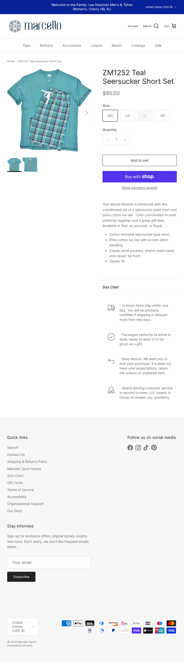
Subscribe (21, 577)
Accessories (72, 45)
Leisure (96, 45)
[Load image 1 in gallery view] (49, 110)
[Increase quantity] (126, 139)
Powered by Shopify (20, 645)
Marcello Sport (27, 642)
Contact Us (16, 455)
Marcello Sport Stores (24, 469)
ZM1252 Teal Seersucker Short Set (39, 61)
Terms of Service (20, 490)
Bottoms (46, 45)
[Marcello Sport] (35, 26)
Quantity (110, 130)
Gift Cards (15, 483)
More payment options (139, 188)
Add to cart (140, 160)
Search (12, 447)
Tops (26, 45)
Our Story (14, 511)
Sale (158, 45)
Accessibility (17, 497)
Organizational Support (25, 504)
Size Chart (111, 287)
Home (11, 61)
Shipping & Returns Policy (27, 461)
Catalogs (138, 45)
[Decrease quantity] (107, 139)
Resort (117, 45)
